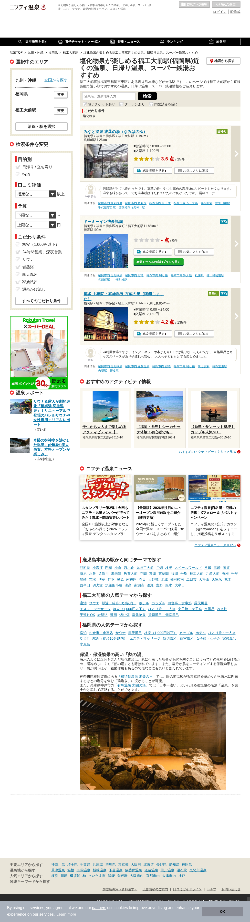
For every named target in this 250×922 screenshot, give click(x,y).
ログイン (220, 12)
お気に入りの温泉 (194, 4)
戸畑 (159, 568)
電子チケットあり (101, 104)
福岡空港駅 (219, 366)
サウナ (94, 603)
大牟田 (180, 585)
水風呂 (209, 609)
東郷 (152, 573)
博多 (101, 579)
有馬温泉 (83, 870)
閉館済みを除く (166, 104)
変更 (60, 95)
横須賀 (75, 876)
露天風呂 (201, 603)
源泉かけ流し (34, 289)
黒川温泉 (167, 870)
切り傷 (124, 615)
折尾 (83, 573)
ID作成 (235, 12)
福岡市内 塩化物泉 (110, 203)
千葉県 (85, 864)
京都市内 (153, 876)
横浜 (54, 876)
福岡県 (187, 864)
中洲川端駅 (222, 203)
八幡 (207, 568)
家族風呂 (229, 638)
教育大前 (130, 573)
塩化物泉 (139, 615)
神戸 (181, 876)
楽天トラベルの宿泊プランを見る (158, 262)
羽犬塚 (98, 585)
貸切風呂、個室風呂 (163, 615)
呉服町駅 (206, 203)
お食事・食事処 (180, 603)
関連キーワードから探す (30, 881)
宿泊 (83, 603)
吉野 (159, 585)
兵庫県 (98, 864)
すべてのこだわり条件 (41, 301)
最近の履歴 (226, 4)
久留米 (217, 579)
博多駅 (114, 370)
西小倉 (129, 568)
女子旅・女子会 (190, 609)
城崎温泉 (99, 870)
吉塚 (92, 579)
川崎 (64, 876)
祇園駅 (199, 275)
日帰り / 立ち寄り (37, 167)
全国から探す (56, 80)
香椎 (225, 573)
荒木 (227, 579)
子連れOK (87, 615)
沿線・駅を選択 (41, 126)
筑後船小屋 (113, 585)
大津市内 (169, 876)
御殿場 (122, 876)
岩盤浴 (102, 615)
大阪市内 (137, 876)
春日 (142, 579)
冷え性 (222, 609)
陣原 (226, 568)
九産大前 (212, 573)
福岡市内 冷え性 (160, 203)
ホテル (144, 603)
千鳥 (183, 573)
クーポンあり (135, 104)
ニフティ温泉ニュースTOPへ (215, 545)
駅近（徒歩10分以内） (119, 603)
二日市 (191, 579)
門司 (108, 568)
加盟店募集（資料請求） (120, 889)
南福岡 (131, 579)
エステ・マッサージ (95, 609)
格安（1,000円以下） (129, 609)
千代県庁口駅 (107, 207)
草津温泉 (58, 870)
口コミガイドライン (187, 889)
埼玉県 (72, 864)
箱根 (70, 870)
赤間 (143, 573)
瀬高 (128, 585)
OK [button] (222, 911)
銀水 (168, 585)
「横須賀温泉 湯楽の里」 (136, 676)
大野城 (153, 579)
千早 (234, 573)
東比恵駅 (203, 366)
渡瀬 (150, 585)
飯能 (111, 876)
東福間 (163, 573)
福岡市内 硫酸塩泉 (137, 366)
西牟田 (85, 585)
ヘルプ (211, 889)
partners (99, 908)
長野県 (161, 864)
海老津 (116, 573)
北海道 (149, 864)
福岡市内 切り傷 (135, 203)
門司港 (85, 568)
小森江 (98, 568)
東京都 (123, 864)
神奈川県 (58, 864)
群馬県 (110, 864)
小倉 (118, 568)
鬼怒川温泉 (198, 870)
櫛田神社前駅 (215, 275)
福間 (174, 573)
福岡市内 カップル (186, 203)
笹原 (120, 579)
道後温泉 (151, 870)
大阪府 (136, 864)
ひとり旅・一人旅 (162, 609)
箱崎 (83, 579)
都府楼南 (177, 579)
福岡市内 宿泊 (134, 275)
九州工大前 (145, 568)
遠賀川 (103, 573)
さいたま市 (96, 876)
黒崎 (217, 568)
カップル (158, 603)
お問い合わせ (230, 889)
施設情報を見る (153, 170)
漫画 (113, 615)
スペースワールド (188, 568)
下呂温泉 (116, 870)
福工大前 (196, 573)
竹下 (111, 579)
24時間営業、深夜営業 (42, 252)
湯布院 (182, 870)
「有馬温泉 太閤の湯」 (131, 685)
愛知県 (174, 864)
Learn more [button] (66, 914)
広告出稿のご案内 (155, 889)
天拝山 (204, 579)
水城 (164, 579)
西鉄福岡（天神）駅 (132, 207)
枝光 (168, 568)
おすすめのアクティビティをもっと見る (207, 452)
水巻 (92, 573)
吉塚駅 (102, 370)
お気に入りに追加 (195, 170)
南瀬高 (139, 585)
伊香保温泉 (133, 870)
